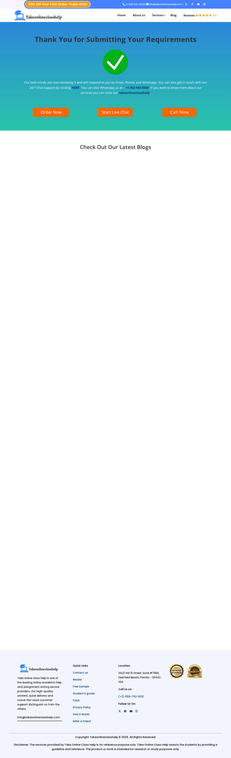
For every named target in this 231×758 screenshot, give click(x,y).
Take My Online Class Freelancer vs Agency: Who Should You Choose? (88, 277)
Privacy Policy (82, 707)
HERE (75, 88)
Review (77, 679)
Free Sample (81, 686)
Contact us (80, 672)
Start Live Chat (115, 112)
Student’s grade (84, 693)
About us (139, 15)
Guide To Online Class (87, 284)
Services (157, 15)
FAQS (76, 700)
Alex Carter (39, 284)
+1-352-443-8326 (137, 88)
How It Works (81, 714)
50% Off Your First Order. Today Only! (58, 4)
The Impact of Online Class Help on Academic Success (74, 597)
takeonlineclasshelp (134, 93)
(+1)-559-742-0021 (131, 696)
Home (121, 15)
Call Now (179, 112)
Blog (173, 15)
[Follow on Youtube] (198, 4)
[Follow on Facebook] (192, 4)
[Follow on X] (186, 4)
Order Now (51, 112)
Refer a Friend (82, 721)
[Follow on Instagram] (204, 4)
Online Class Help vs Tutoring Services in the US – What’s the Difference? (90, 437)
